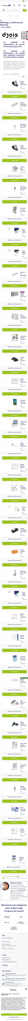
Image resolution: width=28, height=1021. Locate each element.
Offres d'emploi (6, 959)
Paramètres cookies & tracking (9, 962)
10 (22, 878)
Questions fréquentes (7, 938)
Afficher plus (15, 74)
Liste (26, 76)
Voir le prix (14, 96)
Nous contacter (5, 941)
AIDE (3, 935)
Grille (23, 76)
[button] (3, 10)
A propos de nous (6, 957)
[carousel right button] (16, 15)
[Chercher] (25, 10)
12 (26, 878)
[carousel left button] (10, 15)
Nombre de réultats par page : (9, 876)
